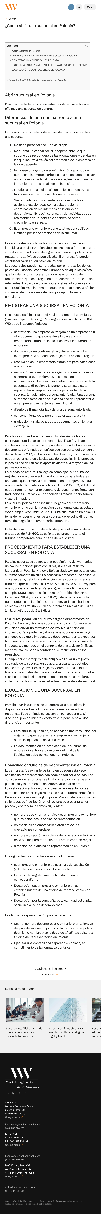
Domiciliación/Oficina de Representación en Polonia (37, 80)
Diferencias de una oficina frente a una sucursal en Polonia (44, 55)
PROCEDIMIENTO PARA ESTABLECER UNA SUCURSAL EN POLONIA (50, 64)
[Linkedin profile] (7, 1093)
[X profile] (25, 1093)
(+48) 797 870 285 (14, 1128)
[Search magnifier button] (71, 7)
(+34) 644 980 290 (15, 1190)
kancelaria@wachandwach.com (22, 1124)
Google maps (14, 1117)
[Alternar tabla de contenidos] (85, 46)
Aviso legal (47, 1204)
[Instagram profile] (13, 1093)
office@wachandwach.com (20, 1187)
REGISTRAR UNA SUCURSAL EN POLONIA (35, 60)
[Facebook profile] (19, 1093)
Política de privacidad (14, 1204)
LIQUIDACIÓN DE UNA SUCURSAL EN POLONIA (38, 69)
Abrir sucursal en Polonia (26, 50)
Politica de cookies (33, 1204)
